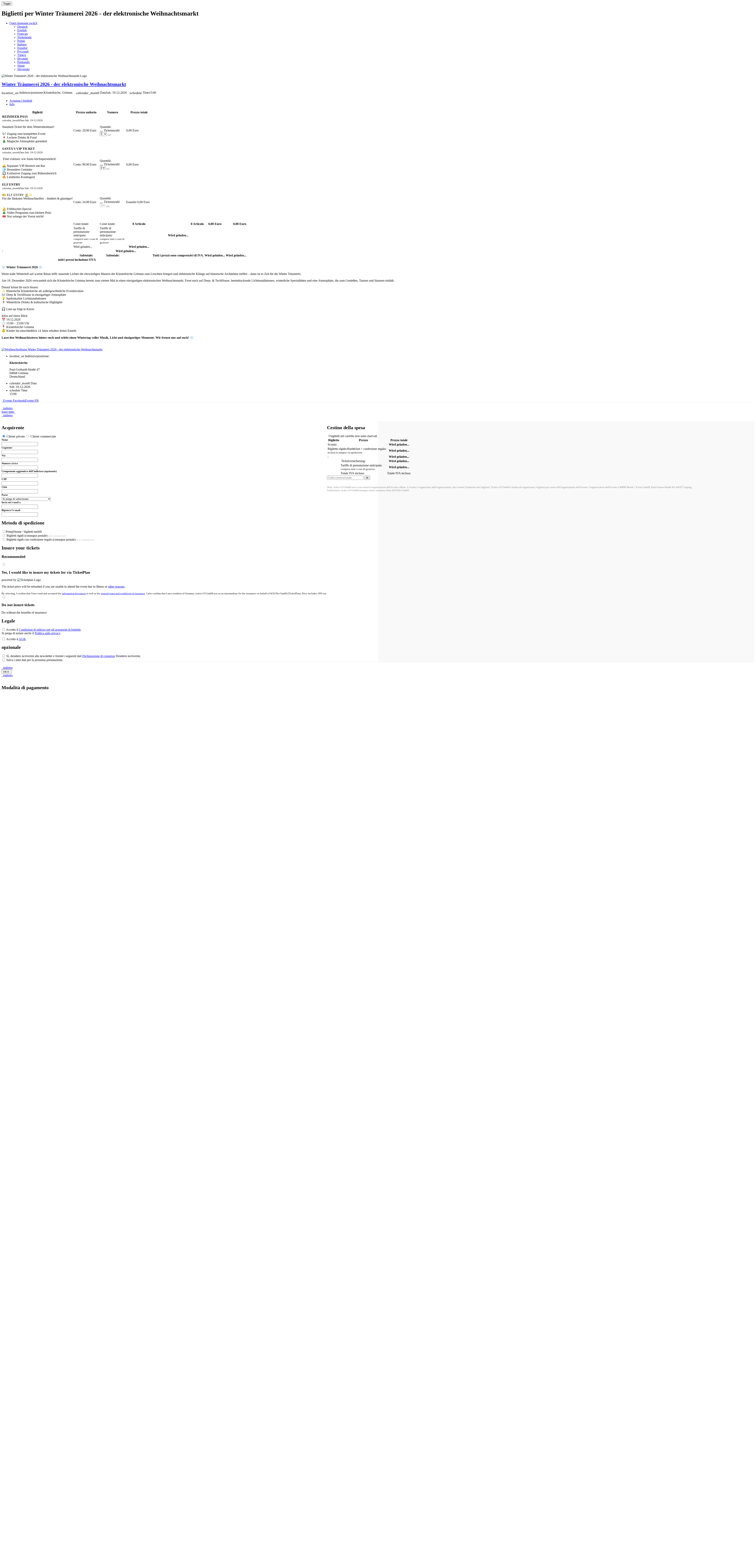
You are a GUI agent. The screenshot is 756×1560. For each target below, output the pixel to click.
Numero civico (10, 463)
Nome (5, 439)
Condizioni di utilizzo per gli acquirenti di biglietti (50, 629)
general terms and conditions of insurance (123, 593)
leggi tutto (9, 411)
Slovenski (23, 69)
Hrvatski (22, 58)
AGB (22, 639)
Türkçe (21, 55)
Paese (5, 494)
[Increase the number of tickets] (109, 135)
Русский (23, 51)
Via (4, 455)
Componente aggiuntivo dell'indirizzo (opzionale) (29, 471)
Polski (21, 41)
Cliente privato (16, 436)
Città (4, 486)
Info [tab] (12, 104)
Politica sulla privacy (47, 633)
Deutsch (22, 26)
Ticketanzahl (112, 130)
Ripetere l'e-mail (11, 510)
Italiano (22, 44)
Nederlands (24, 37)
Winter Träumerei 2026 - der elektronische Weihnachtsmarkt (64, 84)
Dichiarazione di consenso (98, 656)
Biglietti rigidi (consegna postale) (36, 535)
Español (22, 48)
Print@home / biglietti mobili (24, 531)
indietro (7, 408)
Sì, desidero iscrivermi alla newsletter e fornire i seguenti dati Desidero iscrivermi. (73, 656)
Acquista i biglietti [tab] (20, 100)
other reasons (116, 586)
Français (22, 33)
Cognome (7, 447)
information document (74, 593)
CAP (4, 479)
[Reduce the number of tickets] (101, 131)
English (22, 30)
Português (23, 62)
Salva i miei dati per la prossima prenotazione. (34, 660)
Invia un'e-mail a (11, 502)
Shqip (21, 65)
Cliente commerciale (43, 436)
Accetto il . (43, 629)
